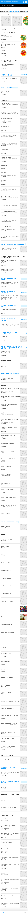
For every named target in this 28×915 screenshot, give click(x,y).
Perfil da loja (24, 9)
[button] (3, 913)
